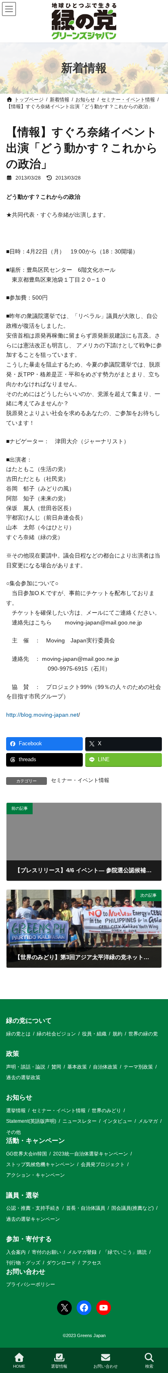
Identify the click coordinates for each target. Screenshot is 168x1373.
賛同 (56, 1067)
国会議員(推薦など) (132, 1208)
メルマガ (148, 1121)
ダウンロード (61, 1263)
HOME (19, 1366)
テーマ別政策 (138, 1067)
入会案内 (16, 1252)
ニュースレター (79, 1121)
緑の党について (29, 1020)
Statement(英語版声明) (31, 1121)
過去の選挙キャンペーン (33, 1219)
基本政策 (77, 1067)
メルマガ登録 (82, 1252)
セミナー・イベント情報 (80, 780)
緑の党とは (18, 1034)
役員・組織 (94, 1034)
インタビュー (117, 1121)
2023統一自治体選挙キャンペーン (90, 1154)
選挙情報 (16, 1110)
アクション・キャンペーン (35, 1175)
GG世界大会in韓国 (26, 1154)
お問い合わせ (25, 1271)
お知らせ (19, 1097)
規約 (117, 1034)
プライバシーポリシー (30, 1284)
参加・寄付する (29, 1238)
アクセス (92, 1263)
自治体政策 (105, 1067)
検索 (149, 1366)
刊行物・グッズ (23, 1263)
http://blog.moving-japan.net (42, 714)
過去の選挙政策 (23, 1077)
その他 (13, 1132)
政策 (12, 1053)
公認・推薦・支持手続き (33, 1208)
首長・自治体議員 (85, 1208)
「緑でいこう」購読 (125, 1252)
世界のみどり (106, 1110)
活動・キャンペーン (35, 1140)
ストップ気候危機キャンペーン (40, 1164)
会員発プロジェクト (103, 1164)
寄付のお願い (46, 1252)
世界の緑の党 (143, 1034)
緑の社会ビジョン (56, 1034)
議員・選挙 (22, 1195)
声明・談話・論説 (25, 1067)
